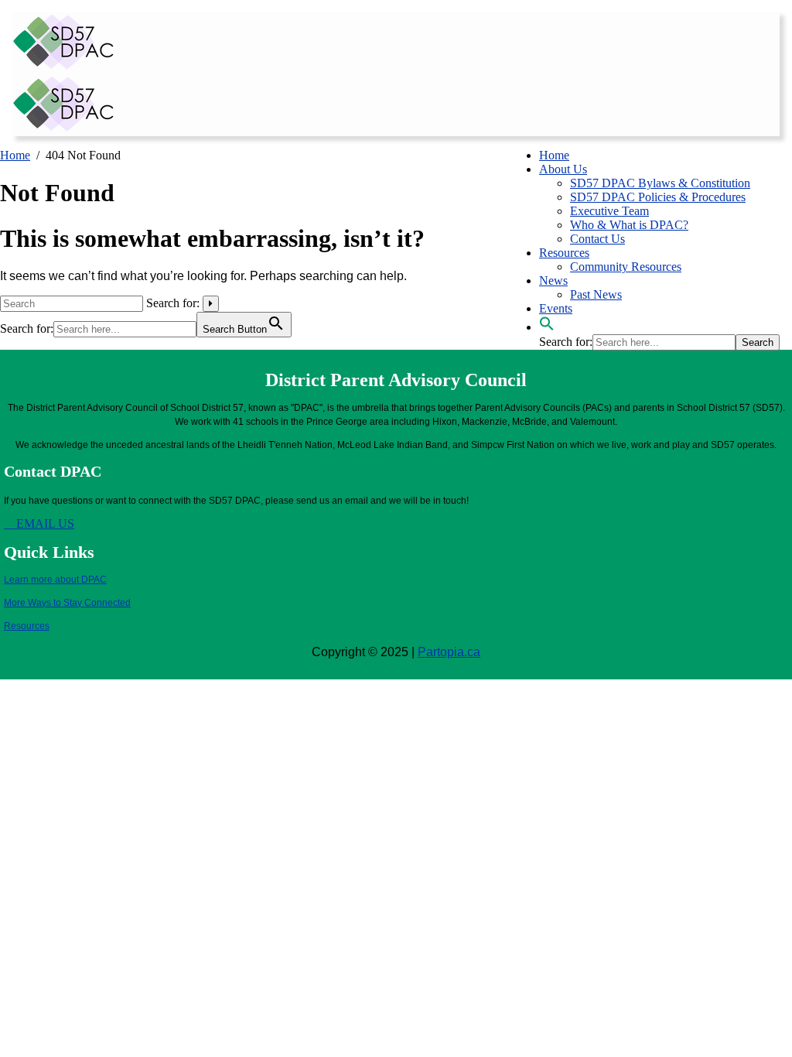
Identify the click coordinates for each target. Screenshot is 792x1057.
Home (554, 155)
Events (555, 308)
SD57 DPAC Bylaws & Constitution (660, 183)
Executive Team (609, 210)
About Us (563, 169)
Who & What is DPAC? (629, 224)
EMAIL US (43, 523)
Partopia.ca (449, 651)
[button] (547, 327)
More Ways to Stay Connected (67, 602)
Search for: (173, 303)
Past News (596, 294)
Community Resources (625, 266)
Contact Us (597, 238)
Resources (564, 252)
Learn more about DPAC (55, 579)
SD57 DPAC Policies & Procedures (658, 197)
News (553, 280)
